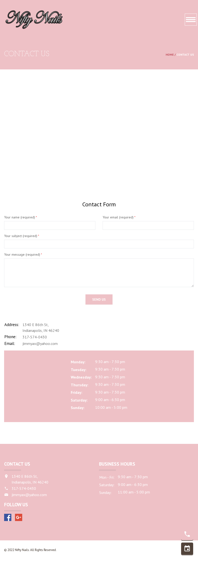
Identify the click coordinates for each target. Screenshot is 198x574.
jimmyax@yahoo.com (40, 343)
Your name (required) (20, 217)
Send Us (99, 299)
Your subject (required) (21, 236)
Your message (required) (23, 254)
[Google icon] (18, 517)
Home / (171, 54)
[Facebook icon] (7, 517)
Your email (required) (119, 217)
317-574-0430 (34, 337)
